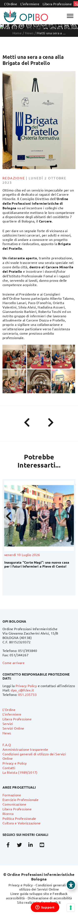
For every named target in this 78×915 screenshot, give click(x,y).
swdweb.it (53, 902)
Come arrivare (13, 663)
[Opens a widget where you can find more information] (45, 907)
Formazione (11, 795)
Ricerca (8, 813)
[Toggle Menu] (70, 16)
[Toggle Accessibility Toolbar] (71, 885)
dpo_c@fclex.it (22, 690)
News (6, 733)
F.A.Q (6, 745)
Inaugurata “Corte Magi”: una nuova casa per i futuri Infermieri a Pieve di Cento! (36, 564)
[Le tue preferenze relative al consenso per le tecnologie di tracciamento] (71, 908)
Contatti (8, 768)
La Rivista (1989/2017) (19, 772)
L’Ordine (10, 4)
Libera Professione (57, 4)
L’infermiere (29, 4)
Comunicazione (14, 804)
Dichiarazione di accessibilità (50, 898)
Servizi (7, 723)
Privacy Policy (26, 686)
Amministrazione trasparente (25, 749)
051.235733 (27, 694)
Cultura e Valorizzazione (21, 823)
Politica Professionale (19, 818)
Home (17, 33)
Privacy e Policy (14, 763)
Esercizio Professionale (20, 799)
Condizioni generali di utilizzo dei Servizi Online (44, 887)
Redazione (13, 178)
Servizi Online (13, 728)
